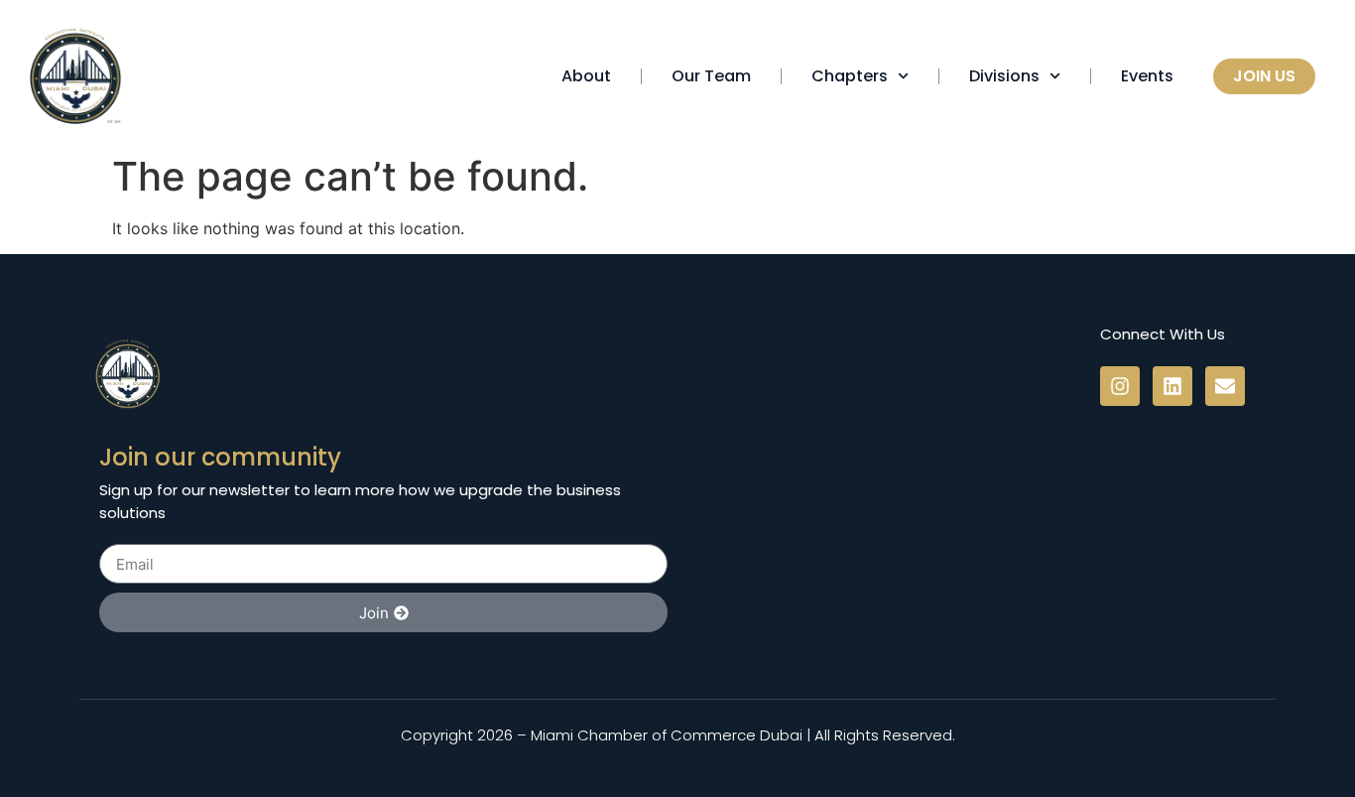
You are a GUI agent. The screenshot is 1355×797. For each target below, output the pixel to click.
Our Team (711, 76)
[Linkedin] (1172, 386)
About (586, 76)
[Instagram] (1120, 386)
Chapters (849, 76)
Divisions (1004, 76)
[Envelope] (1225, 386)
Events (1147, 76)
